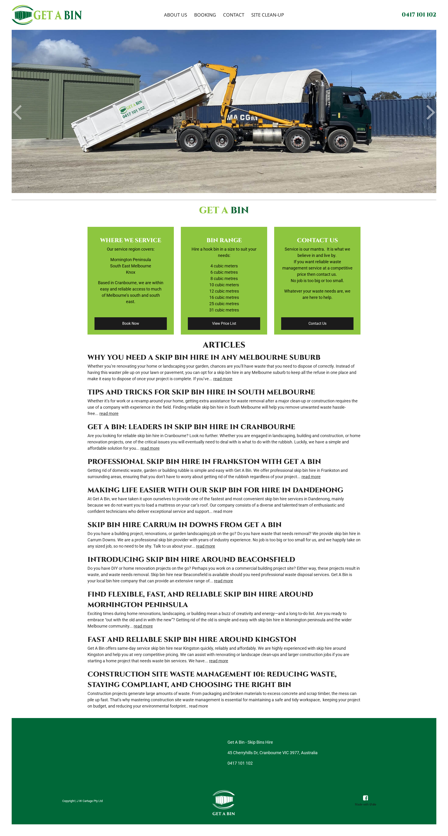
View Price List (224, 323)
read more (222, 378)
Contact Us (317, 323)
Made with (365, 804)
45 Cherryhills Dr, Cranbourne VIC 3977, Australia (273, 752)
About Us (175, 15)
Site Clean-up (267, 15)
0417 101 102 (419, 15)
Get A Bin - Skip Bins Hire (250, 742)
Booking (205, 15)
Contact (233, 15)
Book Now (130, 323)
